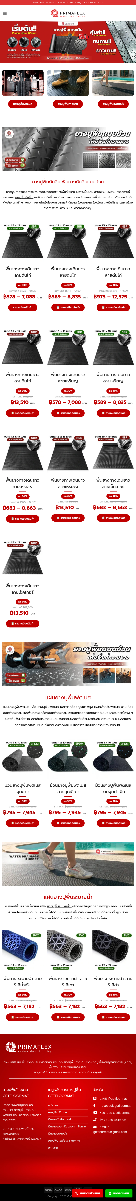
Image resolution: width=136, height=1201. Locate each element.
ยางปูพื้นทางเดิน (68, 104)
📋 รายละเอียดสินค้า (68, 307)
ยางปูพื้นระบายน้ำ (113, 104)
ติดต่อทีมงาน (121, 1193)
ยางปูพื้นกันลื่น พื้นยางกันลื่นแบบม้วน (68, 181)
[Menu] (5, 13)
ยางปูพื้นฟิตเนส (22, 104)
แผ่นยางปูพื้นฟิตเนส (68, 698)
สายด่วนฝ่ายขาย (90, 1193)
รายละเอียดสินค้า (22, 307)
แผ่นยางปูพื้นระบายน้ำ (68, 897)
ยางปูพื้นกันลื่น (24, 197)
